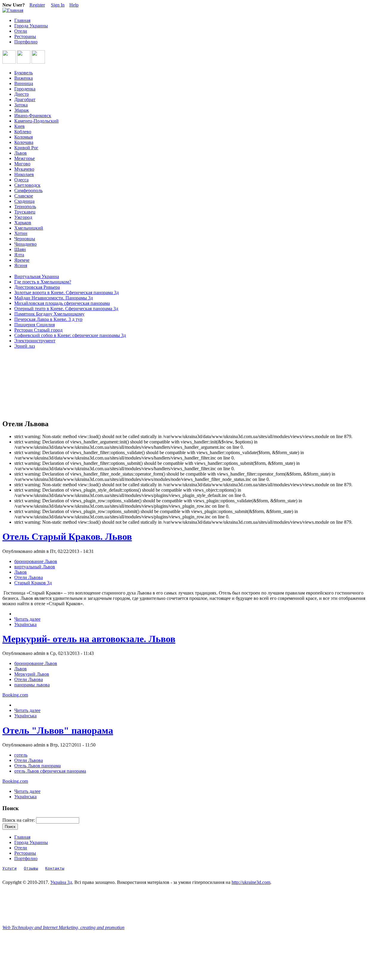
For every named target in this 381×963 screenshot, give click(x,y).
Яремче (21, 260)
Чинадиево (25, 244)
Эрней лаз (24, 346)
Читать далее (27, 619)
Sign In (58, 4)
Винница (23, 83)
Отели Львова (28, 577)
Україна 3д (61, 882)
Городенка (24, 88)
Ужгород (23, 217)
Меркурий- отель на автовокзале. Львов (88, 638)
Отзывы (31, 868)
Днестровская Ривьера (37, 287)
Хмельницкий (28, 227)
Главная (22, 20)
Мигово (22, 163)
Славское (23, 195)
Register (37, 4)
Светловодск (27, 185)
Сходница (24, 201)
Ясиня (20, 265)
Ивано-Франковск (32, 115)
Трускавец (24, 211)
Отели (20, 31)
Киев (19, 126)
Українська (25, 624)
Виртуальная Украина (36, 276)
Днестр (21, 94)
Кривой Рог (26, 147)
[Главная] (12, 10)
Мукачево (24, 169)
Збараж (21, 110)
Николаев (24, 174)
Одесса (21, 179)
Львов (20, 153)
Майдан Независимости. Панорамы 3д (53, 297)
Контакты (54, 868)
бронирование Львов (35, 561)
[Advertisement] (29, 384)
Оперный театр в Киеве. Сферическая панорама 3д (66, 308)
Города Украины (31, 25)
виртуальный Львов (34, 566)
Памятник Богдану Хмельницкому (49, 313)
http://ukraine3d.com (251, 882)
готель (20, 754)
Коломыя (23, 136)
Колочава (23, 142)
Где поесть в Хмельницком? (42, 281)
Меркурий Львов (31, 674)
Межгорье (24, 158)
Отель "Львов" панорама (57, 730)
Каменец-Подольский (36, 120)
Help (74, 4)
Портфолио (26, 41)
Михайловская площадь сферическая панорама (62, 303)
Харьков (22, 222)
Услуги (9, 868)
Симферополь (28, 190)
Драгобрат (24, 99)
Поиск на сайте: (19, 820)
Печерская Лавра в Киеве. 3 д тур (48, 319)
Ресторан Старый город (38, 329)
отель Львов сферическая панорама (50, 771)
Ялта (19, 254)
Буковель (23, 72)
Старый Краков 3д (33, 582)
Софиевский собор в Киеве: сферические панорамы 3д (70, 335)
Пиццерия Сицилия (34, 324)
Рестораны (25, 36)
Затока (21, 104)
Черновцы (24, 238)
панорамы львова (32, 684)
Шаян (20, 249)
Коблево (22, 131)
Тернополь (25, 206)
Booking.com (15, 694)
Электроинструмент (34, 340)
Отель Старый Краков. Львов (67, 536)
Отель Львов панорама (37, 765)
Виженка (23, 78)
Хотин (20, 233)
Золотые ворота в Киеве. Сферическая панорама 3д (66, 292)
